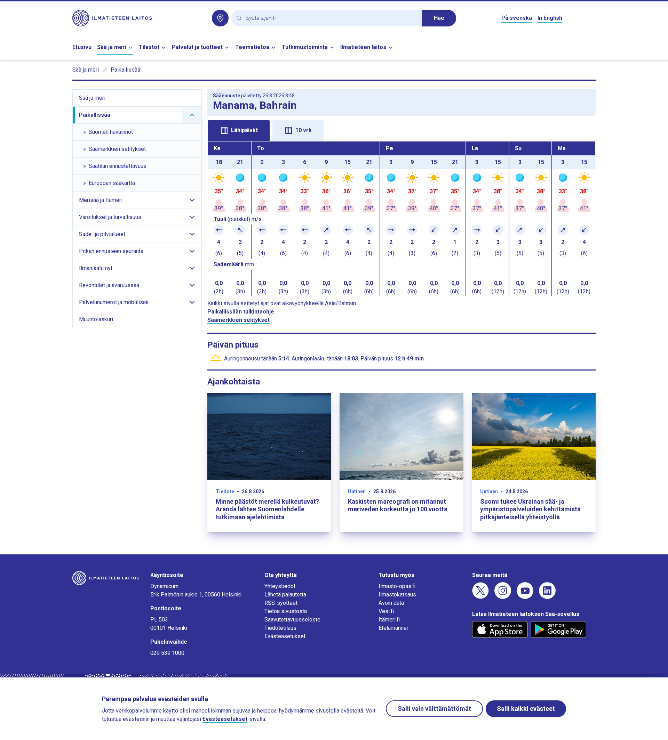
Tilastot (149, 47)
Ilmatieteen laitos (363, 47)
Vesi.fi (386, 611)
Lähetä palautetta (285, 594)
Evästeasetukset (284, 636)
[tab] (239, 130)
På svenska (516, 18)
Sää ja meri (111, 47)
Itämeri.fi (389, 619)
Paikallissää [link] (125, 69)
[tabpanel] (401, 218)
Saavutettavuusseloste (292, 619)
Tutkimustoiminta (305, 47)
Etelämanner (393, 628)
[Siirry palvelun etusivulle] (136, 18)
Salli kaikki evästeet (526, 708)
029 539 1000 (167, 653)
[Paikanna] (220, 18)
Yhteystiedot (279, 586)
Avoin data (391, 603)
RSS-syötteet (280, 603)
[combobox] (331, 18)
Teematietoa (252, 47)
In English (550, 18)
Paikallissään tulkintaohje (240, 311)
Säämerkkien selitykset (238, 320)
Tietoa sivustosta (285, 611)
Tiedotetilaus (280, 628)
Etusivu (82, 47)
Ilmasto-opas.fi (397, 586)
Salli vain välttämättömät (434, 708)
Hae (439, 18)
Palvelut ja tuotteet (197, 47)
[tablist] (401, 130)
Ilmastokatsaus (397, 594)
